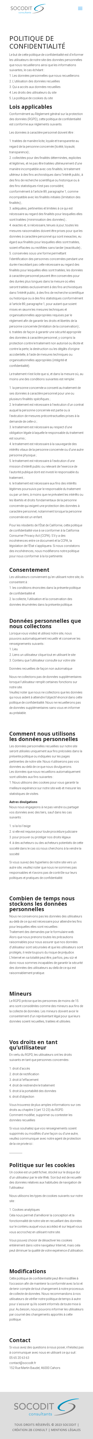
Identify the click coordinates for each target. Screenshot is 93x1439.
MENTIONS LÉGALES (66, 1430)
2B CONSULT (37, 1430)
